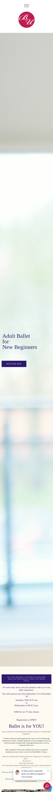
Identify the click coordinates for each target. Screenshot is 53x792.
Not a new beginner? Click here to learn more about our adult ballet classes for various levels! (26, 679)
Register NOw (14, 364)
